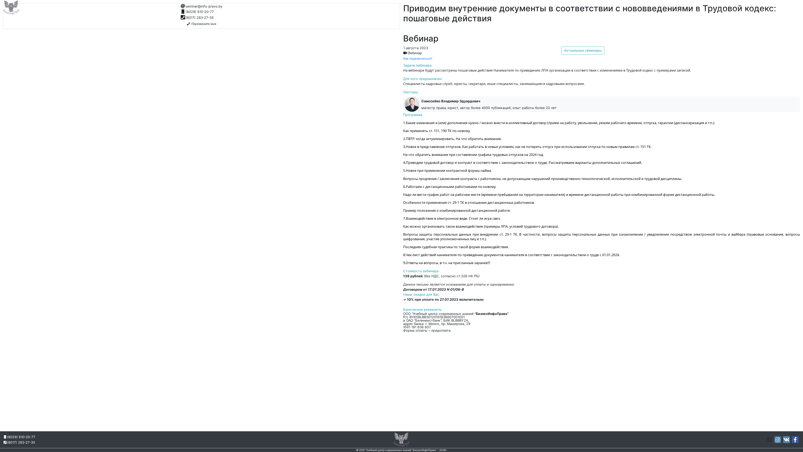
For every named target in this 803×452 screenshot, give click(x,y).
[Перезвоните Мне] (623, 5)
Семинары (718, 10)
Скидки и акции (744, 10)
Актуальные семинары (583, 50)
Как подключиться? (417, 58)
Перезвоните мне (203, 24)
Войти (793, 10)
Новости (699, 10)
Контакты (768, 10)
